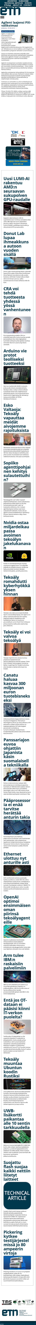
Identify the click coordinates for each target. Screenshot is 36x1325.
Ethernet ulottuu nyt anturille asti (16, 858)
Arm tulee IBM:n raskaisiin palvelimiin (15, 961)
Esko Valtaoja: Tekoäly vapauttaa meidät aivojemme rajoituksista (16, 417)
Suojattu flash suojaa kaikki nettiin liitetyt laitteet (17, 1170)
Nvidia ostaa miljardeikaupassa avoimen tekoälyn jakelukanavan (17, 535)
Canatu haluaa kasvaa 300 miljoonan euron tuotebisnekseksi (17, 687)
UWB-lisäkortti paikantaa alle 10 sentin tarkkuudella (17, 1119)
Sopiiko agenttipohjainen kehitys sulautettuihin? (17, 471)
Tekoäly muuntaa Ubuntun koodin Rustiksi (13, 1067)
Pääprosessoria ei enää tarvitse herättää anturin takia (17, 808)
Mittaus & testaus (8, 31)
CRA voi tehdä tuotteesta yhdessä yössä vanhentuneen (17, 301)
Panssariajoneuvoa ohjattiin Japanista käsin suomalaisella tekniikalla (16, 752)
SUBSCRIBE (23, 1)
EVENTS (28, 3)
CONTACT (28, 5)
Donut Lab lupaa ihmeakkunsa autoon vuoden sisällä (16, 243)
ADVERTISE (12, 1)
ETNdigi (7, 5)
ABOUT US (17, 5)
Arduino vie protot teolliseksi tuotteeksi (15, 357)
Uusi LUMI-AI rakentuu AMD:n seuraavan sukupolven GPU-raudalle (17, 189)
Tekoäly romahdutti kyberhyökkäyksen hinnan (17, 585)
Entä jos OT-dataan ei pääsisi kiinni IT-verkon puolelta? (17, 1008)
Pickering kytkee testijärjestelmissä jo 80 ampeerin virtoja (16, 1242)
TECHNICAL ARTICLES (13, 3)
